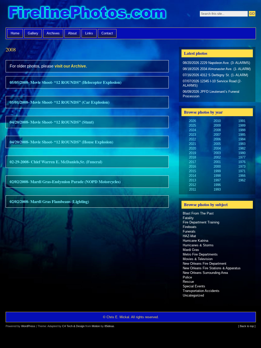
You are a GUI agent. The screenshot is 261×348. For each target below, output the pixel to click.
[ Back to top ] (246, 326)
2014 (192, 176)
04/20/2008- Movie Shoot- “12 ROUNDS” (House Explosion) (61, 142)
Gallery (33, 33)
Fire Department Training (201, 222)
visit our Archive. (71, 66)
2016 (192, 166)
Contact (107, 33)
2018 (192, 157)
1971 (241, 171)
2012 (192, 185)
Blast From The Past (198, 213)
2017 (192, 162)
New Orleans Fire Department (204, 263)
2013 (192, 180)
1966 (241, 176)
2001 (217, 162)
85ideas (109, 326)
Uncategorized (193, 295)
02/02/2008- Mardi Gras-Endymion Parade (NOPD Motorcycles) (65, 181)
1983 (241, 144)
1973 (241, 166)
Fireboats (190, 227)
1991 (241, 121)
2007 (217, 135)
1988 (241, 130)
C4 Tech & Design (73, 326)
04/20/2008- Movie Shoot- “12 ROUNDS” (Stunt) (52, 122)
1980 (241, 153)
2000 (217, 166)
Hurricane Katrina (195, 241)
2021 (192, 144)
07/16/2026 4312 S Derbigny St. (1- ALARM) (215, 75)
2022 (192, 139)
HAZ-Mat (189, 236)
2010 (217, 121)
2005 (217, 144)
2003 (217, 153)
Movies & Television (198, 259)
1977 (241, 157)
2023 (192, 135)
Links (89, 33)
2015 (192, 171)
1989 (241, 125)
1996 (217, 185)
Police (187, 277)
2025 (192, 125)
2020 (192, 148)
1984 (241, 139)
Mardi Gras (191, 250)
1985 (241, 135)
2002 (217, 157)
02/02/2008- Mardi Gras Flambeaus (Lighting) (49, 201)
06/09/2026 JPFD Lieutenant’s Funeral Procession (211, 94)
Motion (96, 326)
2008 (217, 130)
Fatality (188, 218)
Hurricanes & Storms (198, 245)
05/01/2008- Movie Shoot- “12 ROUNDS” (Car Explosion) (59, 102)
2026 (192, 121)
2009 (217, 125)
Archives (53, 33)
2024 (192, 130)
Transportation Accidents (201, 291)
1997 (217, 180)
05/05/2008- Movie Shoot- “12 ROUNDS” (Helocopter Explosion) (65, 82)
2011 (192, 189)
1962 (241, 180)
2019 (192, 153)
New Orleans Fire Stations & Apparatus (212, 268)
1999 (217, 171)
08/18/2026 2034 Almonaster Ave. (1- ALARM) (217, 69)
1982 (241, 148)
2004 (217, 148)
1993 (217, 189)
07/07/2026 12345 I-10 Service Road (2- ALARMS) (212, 83)
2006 (217, 139)
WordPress (28, 326)
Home (15, 33)
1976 (241, 162)
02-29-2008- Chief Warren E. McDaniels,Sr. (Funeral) (56, 162)
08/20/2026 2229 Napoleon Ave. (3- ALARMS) (216, 63)
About (72, 33)
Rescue (188, 282)
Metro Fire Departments (200, 254)
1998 (217, 176)
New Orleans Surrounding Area (205, 273)
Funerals (189, 231)
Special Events (194, 286)
